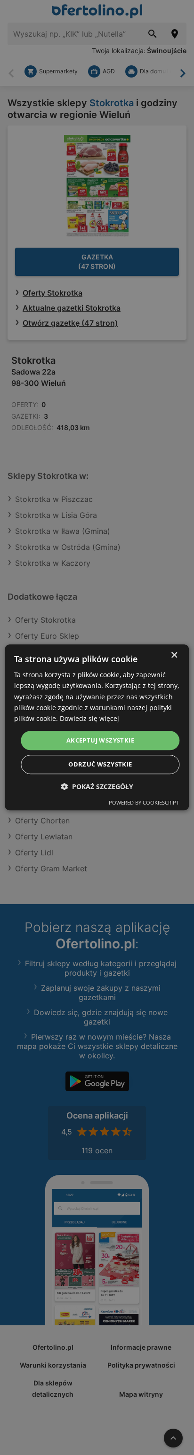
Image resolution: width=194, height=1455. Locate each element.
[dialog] (97, 727)
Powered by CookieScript (144, 802)
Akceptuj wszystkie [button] (100, 740)
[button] (97, 787)
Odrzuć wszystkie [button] (100, 764)
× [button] (174, 655)
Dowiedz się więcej (89, 718)
